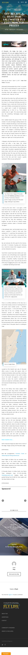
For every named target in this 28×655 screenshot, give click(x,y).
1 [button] (10, 510)
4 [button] (14, 510)
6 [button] (17, 510)
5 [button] (16, 510)
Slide (15, 9)
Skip (7, 29)
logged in (10, 594)
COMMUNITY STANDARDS (8, 627)
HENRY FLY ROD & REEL (7, 631)
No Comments (20, 29)
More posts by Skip (14, 574)
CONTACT (4, 620)
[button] (24, 2)
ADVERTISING (5, 617)
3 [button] (13, 510)
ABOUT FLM (5, 613)
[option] (14, 500)
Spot (20, 9)
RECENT (9, 9)
